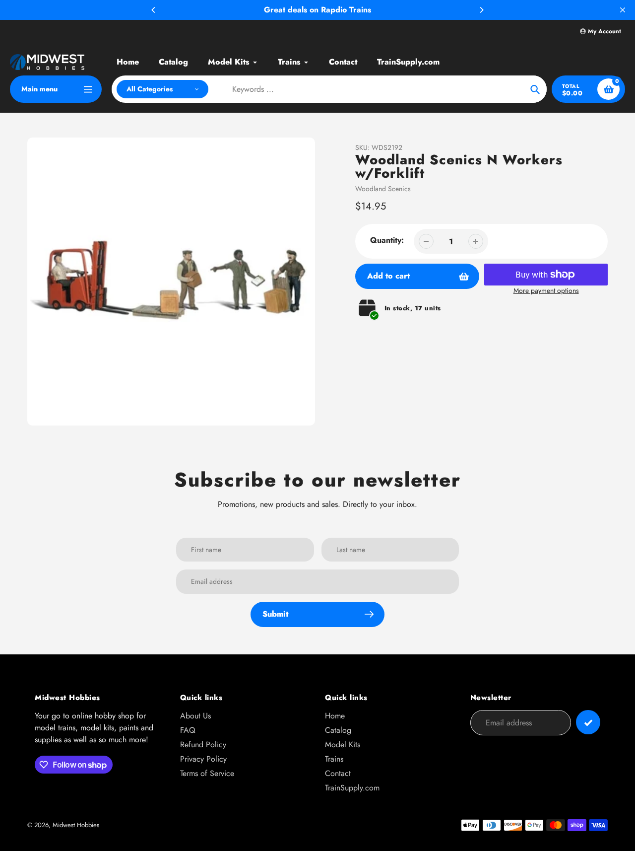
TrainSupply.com (352, 787)
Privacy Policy (203, 759)
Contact (338, 773)
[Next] (481, 10)
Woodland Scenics (383, 189)
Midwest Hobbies (76, 825)
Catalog (338, 730)
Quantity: (387, 240)
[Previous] (154, 10)
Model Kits (342, 744)
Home (335, 715)
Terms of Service (207, 773)
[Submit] (588, 722)
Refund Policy (203, 744)
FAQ (187, 730)
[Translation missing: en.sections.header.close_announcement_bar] (623, 10)
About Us (195, 715)
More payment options (546, 290)
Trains (334, 759)
